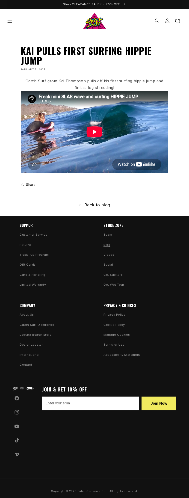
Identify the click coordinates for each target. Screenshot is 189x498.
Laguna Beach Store (36, 334)
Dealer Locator (31, 344)
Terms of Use (113, 344)
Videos (108, 254)
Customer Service (34, 234)
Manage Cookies (116, 334)
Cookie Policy (114, 324)
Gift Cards (28, 264)
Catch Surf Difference (37, 324)
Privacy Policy (114, 314)
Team (107, 234)
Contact (26, 364)
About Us (27, 314)
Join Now (159, 403)
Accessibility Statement (121, 354)
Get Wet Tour (113, 284)
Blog (106, 244)
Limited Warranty (33, 284)
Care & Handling (32, 274)
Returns (26, 244)
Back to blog (97, 204)
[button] (10, 21)
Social (108, 264)
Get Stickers (113, 274)
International (29, 354)
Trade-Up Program (34, 254)
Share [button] (31, 185)
